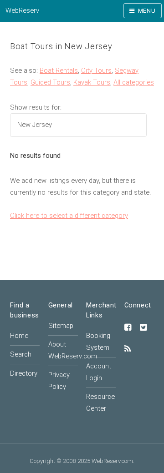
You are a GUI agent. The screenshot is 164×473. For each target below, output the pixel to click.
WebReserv (22, 10)
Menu (147, 10)
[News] (127, 349)
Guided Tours (50, 82)
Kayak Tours (91, 82)
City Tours (96, 70)
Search (20, 354)
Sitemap (60, 326)
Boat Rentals (59, 70)
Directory (23, 373)
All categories (133, 82)
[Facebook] (128, 328)
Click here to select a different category (69, 215)
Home (19, 336)
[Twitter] (143, 328)
